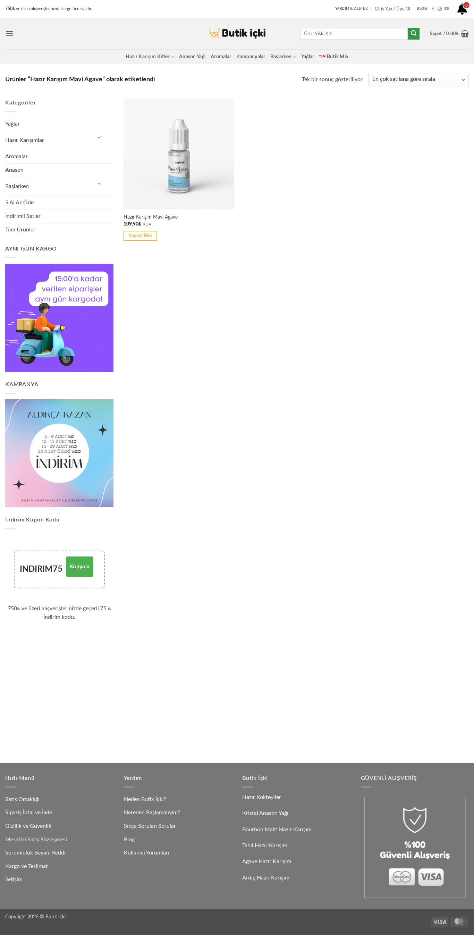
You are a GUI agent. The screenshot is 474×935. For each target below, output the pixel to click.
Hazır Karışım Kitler (148, 56)
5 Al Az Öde (19, 202)
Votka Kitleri (85, 704)
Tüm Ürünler (20, 229)
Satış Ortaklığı (22, 799)
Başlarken (281, 56)
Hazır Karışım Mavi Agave (151, 217)
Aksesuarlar (309, 704)
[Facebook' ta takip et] (433, 9)
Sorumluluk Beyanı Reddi (35, 853)
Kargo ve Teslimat (26, 866)
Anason (14, 170)
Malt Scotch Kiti (201, 720)
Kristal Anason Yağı (265, 813)
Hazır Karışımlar (24, 140)
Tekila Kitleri (196, 655)
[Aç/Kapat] (99, 138)
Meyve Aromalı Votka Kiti (99, 720)
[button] (9, 33)
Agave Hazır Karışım (266, 861)
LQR (301, 720)
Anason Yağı (192, 56)
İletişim (14, 879)
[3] (462, 12)
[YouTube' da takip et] (447, 9)
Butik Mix (333, 56)
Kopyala (79, 566)
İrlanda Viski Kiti (201, 688)
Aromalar (221, 56)
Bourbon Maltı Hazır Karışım (277, 829)
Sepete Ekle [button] (140, 236)
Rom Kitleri (196, 671)
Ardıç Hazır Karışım (265, 878)
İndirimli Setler (23, 216)
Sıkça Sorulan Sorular (150, 826)
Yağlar (307, 56)
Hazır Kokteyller (262, 797)
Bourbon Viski (199, 704)
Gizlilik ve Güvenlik (28, 826)
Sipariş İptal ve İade (28, 812)
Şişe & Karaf (310, 736)
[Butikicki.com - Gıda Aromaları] (237, 33)
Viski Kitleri (83, 671)
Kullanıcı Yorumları (146, 853)
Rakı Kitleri (83, 688)
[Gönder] (414, 34)
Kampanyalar (250, 56)
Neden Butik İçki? (145, 799)
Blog (129, 839)
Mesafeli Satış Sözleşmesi (36, 839)
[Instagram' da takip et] (440, 9)
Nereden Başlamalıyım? (152, 812)
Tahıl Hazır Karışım (264, 845)
